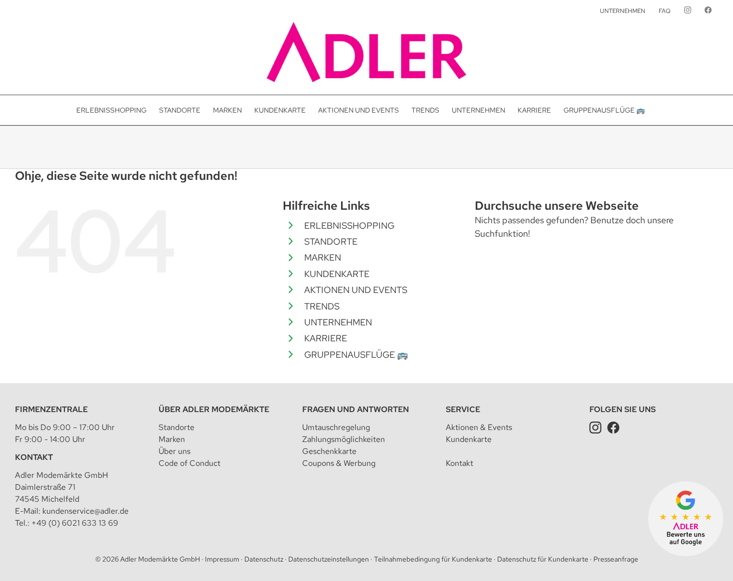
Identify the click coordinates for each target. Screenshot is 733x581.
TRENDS (322, 306)
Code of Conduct (189, 463)
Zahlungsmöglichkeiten (343, 439)
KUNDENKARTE (336, 274)
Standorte (176, 427)
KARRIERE (325, 338)
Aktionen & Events (479, 427)
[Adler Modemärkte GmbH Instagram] (595, 427)
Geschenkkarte (329, 451)
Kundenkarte (469, 439)
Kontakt (34, 457)
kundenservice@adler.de (85, 511)
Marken (172, 439)
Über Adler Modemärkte (214, 409)
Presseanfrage (615, 559)
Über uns (174, 451)
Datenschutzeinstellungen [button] (328, 559)
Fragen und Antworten (355, 409)
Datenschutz (263, 559)
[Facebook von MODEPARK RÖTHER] (708, 11)
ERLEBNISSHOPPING (349, 225)
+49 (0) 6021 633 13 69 (74, 523)
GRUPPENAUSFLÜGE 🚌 (356, 354)
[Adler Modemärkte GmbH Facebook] (613, 427)
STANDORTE (331, 241)
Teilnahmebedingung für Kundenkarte (433, 559)
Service (463, 409)
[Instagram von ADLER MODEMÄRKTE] (688, 11)
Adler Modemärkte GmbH (160, 559)
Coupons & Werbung (338, 463)
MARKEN (322, 257)
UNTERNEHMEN (338, 322)
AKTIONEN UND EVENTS (355, 289)
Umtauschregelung (336, 427)
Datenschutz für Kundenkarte (542, 559)
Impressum (222, 559)
